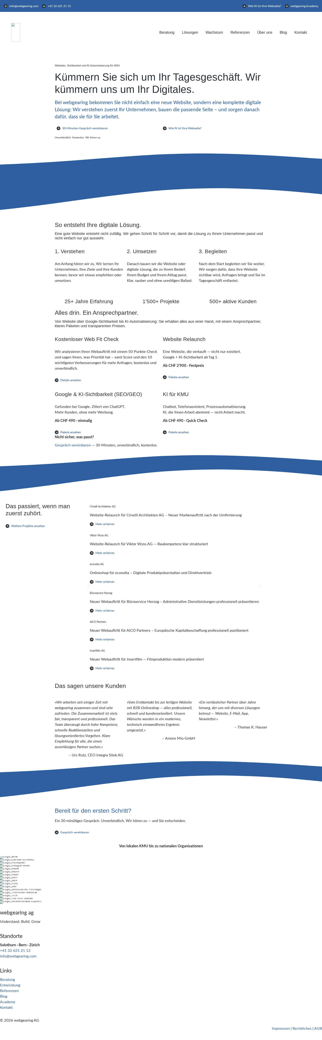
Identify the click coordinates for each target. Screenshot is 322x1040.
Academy (7, 1002)
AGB (318, 1029)
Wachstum (214, 32)
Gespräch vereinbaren (73, 445)
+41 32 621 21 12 (15, 951)
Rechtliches (302, 1029)
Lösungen (190, 32)
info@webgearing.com (18, 956)
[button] (88, 586)
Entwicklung (10, 985)
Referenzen (240, 32)
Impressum (281, 1029)
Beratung (166, 32)
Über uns (264, 32)
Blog (283, 32)
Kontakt (300, 32)
